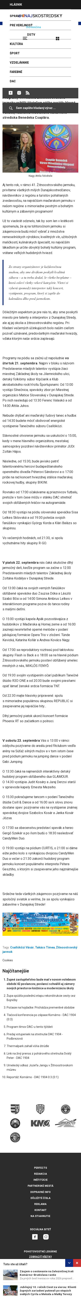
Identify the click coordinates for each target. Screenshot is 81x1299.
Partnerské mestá (40, 1185)
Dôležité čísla (40, 1198)
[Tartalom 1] (40, 924)
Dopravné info (40, 1192)
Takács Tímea (45, 947)
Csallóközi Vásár (22, 947)
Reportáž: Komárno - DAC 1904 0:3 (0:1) (33, 1077)
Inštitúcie (40, 1179)
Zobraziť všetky (40, 1256)
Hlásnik (16, 4)
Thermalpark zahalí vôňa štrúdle (28, 1046)
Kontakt (40, 1210)
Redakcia (40, 1173)
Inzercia (16, 14)
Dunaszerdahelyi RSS (27, 93)
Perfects (40, 1167)
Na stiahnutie (40, 1216)
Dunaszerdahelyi (10, 93)
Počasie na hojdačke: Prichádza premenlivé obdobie (41, 1007)
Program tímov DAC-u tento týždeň (30, 1026)
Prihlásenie (71, 36)
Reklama (40, 1204)
